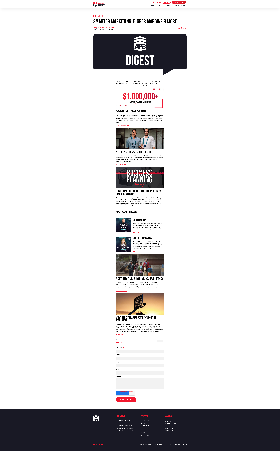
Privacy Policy (168, 444)
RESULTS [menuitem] (177, 5)
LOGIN (166, 2)
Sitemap (185, 444)
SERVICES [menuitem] (160, 5)
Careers (143, 432)
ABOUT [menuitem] (152, 5)
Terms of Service (177, 444)
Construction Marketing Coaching (125, 425)
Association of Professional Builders (107, 27)
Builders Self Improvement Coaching (125, 431)
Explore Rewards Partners (123, 125)
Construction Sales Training (123, 423)
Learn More (119, 208)
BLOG (94, 16)
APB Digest (100, 16)
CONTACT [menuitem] (183, 5)
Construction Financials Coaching (125, 428)
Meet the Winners (121, 164)
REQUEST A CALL (179, 2)
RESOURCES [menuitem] (168, 5)
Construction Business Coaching (124, 420)
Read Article (119, 334)
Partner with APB (145, 435)
